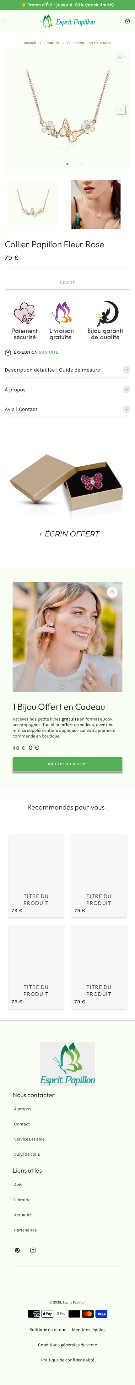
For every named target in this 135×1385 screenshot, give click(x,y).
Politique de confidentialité (67, 1360)
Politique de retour (48, 1329)
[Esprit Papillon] (67, 21)
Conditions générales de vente (67, 1345)
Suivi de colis (27, 1154)
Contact (22, 1124)
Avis (18, 1184)
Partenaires (25, 1230)
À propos (22, 1109)
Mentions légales (88, 1329)
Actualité (23, 1215)
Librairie (22, 1200)
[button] (67, 163)
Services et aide (29, 1139)
